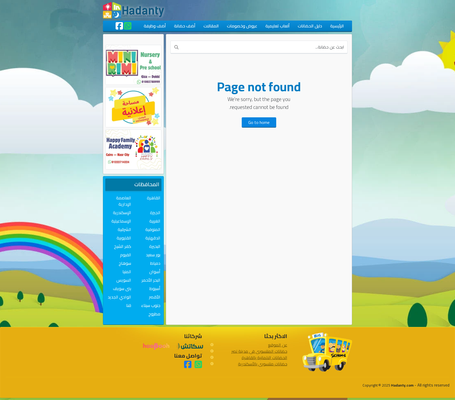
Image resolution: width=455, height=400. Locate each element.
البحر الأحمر (151, 280)
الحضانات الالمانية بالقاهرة (264, 358)
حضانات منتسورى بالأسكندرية (262, 364)
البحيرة (154, 246)
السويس (123, 280)
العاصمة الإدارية (123, 201)
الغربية (154, 221)
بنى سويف (122, 288)
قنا (128, 305)
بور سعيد (153, 255)
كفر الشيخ (122, 246)
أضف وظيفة (155, 26)
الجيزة (155, 212)
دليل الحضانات (310, 26)
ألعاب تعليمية (277, 26)
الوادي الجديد (119, 297)
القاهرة (153, 198)
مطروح (154, 314)
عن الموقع (277, 345)
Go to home (259, 122)
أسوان (154, 272)
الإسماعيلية (121, 221)
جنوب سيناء (150, 305)
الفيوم (125, 255)
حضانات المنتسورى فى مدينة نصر (259, 351)
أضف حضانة (184, 26)
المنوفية (152, 229)
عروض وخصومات (242, 26)
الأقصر (154, 297)
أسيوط (154, 288)
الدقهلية (152, 238)
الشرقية (124, 229)
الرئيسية (337, 26)
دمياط (155, 263)
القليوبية (124, 238)
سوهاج (125, 263)
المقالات (211, 26)
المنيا (126, 272)
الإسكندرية (122, 212)
